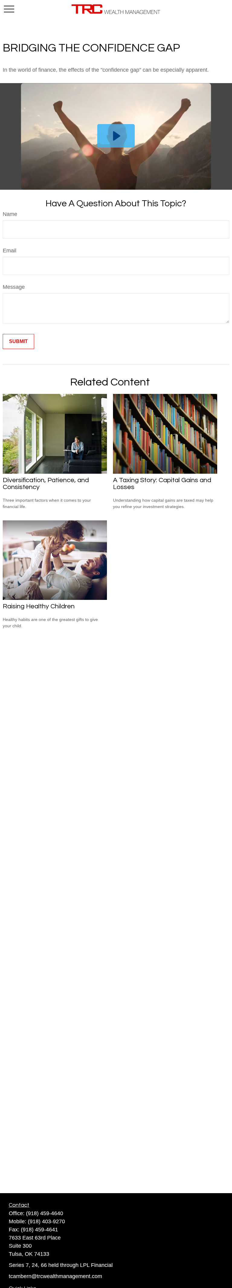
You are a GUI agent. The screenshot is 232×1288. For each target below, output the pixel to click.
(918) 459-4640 (44, 1213)
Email (9, 251)
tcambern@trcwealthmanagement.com (55, 1276)
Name (10, 214)
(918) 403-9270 (46, 1221)
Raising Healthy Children (39, 606)
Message (14, 287)
